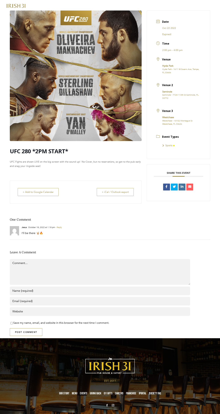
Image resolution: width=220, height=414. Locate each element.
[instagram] (113, 405)
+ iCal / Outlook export (115, 192)
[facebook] (107, 405)
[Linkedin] (182, 187)
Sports (168, 145)
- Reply (58, 227)
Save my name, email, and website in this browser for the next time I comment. (61, 323)
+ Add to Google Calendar (38, 192)
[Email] (189, 187)
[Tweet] (174, 187)
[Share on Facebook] (166, 187)
